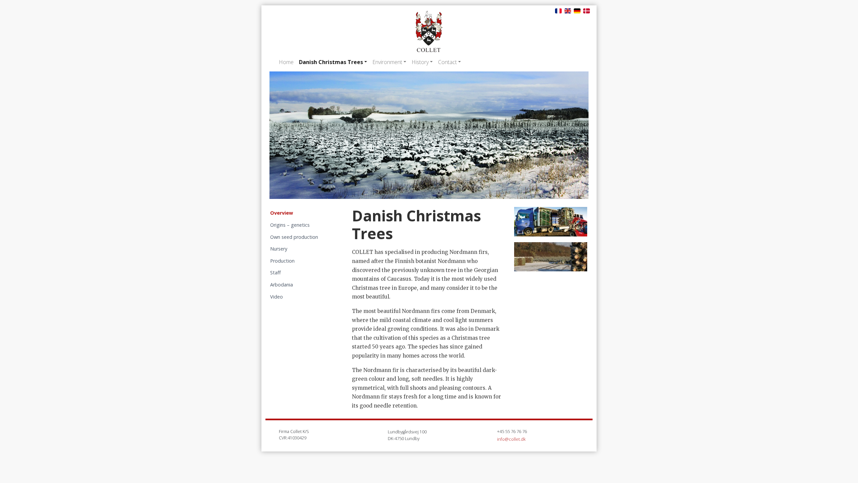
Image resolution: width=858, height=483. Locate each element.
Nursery (278, 249)
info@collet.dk (511, 439)
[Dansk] (586, 10)
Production (282, 261)
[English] (567, 10)
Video (276, 296)
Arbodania (281, 284)
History (420, 62)
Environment (387, 62)
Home (286, 62)
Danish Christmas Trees (331, 62)
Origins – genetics (290, 225)
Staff (275, 272)
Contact (447, 62)
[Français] (558, 10)
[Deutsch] (577, 10)
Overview (281, 213)
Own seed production (294, 237)
